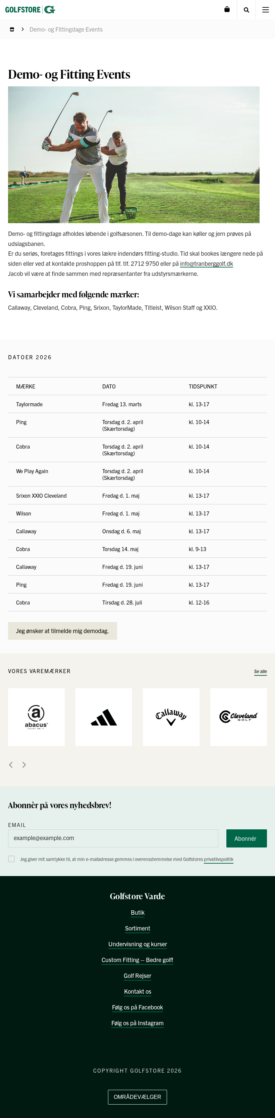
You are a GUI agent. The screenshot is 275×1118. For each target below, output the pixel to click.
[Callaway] (171, 716)
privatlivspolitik (218, 859)
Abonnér (245, 838)
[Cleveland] (238, 716)
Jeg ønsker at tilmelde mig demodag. (62, 630)
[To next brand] (24, 765)
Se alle (260, 671)
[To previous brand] (10, 765)
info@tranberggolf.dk (206, 263)
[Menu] (265, 9)
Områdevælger (137, 1097)
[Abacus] (36, 716)
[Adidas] (103, 716)
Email (17, 824)
